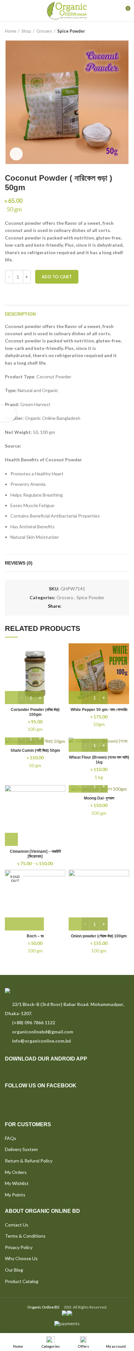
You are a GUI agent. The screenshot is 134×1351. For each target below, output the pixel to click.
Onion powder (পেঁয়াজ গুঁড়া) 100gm (99, 936)
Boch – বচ (35, 936)
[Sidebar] (8, 413)
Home (10, 31)
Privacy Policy (19, 1247)
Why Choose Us (21, 1258)
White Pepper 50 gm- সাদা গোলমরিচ (99, 709)
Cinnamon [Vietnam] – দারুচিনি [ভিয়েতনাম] (35, 854)
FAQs (10, 1138)
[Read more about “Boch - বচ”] (24, 924)
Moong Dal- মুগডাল (99, 798)
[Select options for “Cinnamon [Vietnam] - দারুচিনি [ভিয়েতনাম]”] (11, 839)
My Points (15, 1194)
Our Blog (14, 1270)
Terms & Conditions (25, 1236)
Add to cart (57, 276)
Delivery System (21, 1149)
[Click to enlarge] (16, 153)
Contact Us (16, 1224)
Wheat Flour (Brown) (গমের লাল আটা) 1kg (99, 760)
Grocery (44, 31)
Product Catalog (21, 1281)
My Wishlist (17, 1183)
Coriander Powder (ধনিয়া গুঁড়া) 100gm (35, 712)
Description (20, 314)
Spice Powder (71, 31)
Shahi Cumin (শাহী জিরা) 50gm (35, 750)
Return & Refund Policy (28, 1160)
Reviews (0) (19, 563)
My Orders (16, 1172)
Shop (26, 31)
